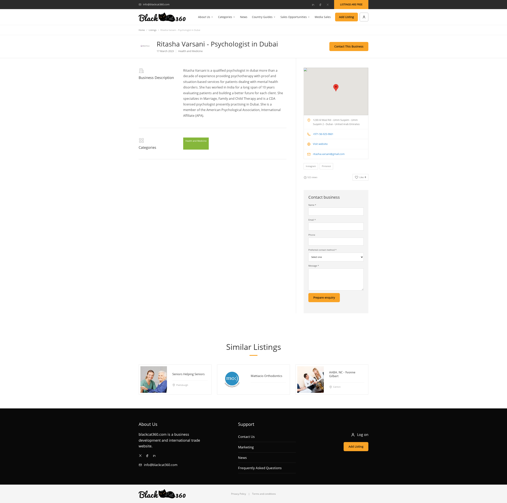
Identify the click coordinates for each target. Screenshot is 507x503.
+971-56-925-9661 (323, 134)
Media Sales (323, 17)
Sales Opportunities (293, 17)
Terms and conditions (264, 493)
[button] (335, 87)
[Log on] (364, 17)
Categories (225, 17)
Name (312, 204)
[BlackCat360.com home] (162, 17)
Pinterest (326, 166)
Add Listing (346, 17)
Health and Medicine (196, 140)
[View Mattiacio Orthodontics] (232, 379)
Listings (152, 29)
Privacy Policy (238, 493)
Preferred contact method (322, 249)
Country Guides (262, 17)
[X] (327, 5)
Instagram (311, 166)
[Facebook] (320, 5)
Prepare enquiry (324, 297)
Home (142, 29)
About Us (204, 17)
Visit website (320, 144)
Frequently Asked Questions (260, 468)
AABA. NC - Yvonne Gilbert (342, 374)
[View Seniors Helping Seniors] (154, 379)
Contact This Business (348, 46)
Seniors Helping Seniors (188, 374)
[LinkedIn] (313, 5)
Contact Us (246, 436)
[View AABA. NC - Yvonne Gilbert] (310, 379)
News (243, 17)
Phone (311, 234)
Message (313, 265)
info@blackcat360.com (160, 465)
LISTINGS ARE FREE (351, 4)
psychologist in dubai (242, 70)
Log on (362, 434)
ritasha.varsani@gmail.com (329, 154)
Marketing (246, 447)
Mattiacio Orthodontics (266, 376)
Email (312, 219)
